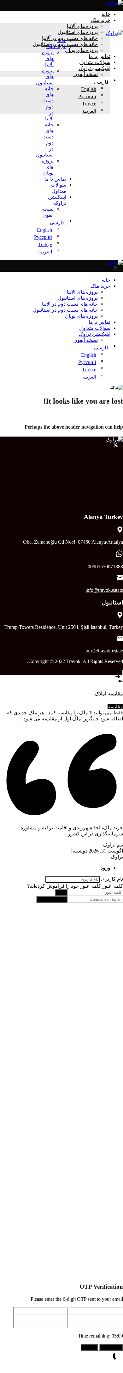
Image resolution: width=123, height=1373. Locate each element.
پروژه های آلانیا (82, 26)
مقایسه (115, 706)
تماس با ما (99, 56)
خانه (106, 14)
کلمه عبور (112, 886)
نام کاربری (112, 879)
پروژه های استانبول (78, 32)
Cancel (89, 1347)
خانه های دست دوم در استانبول (65, 310)
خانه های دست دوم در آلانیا (70, 304)
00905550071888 (105, 566)
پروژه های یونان (81, 50)
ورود (61, 892)
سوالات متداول (94, 62)
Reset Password (52, 899)
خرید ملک (100, 20)
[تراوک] (114, 3)
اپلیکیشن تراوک (94, 68)
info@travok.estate (104, 590)
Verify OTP (111, 1347)
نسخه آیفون (85, 74)
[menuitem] (53, 223)
